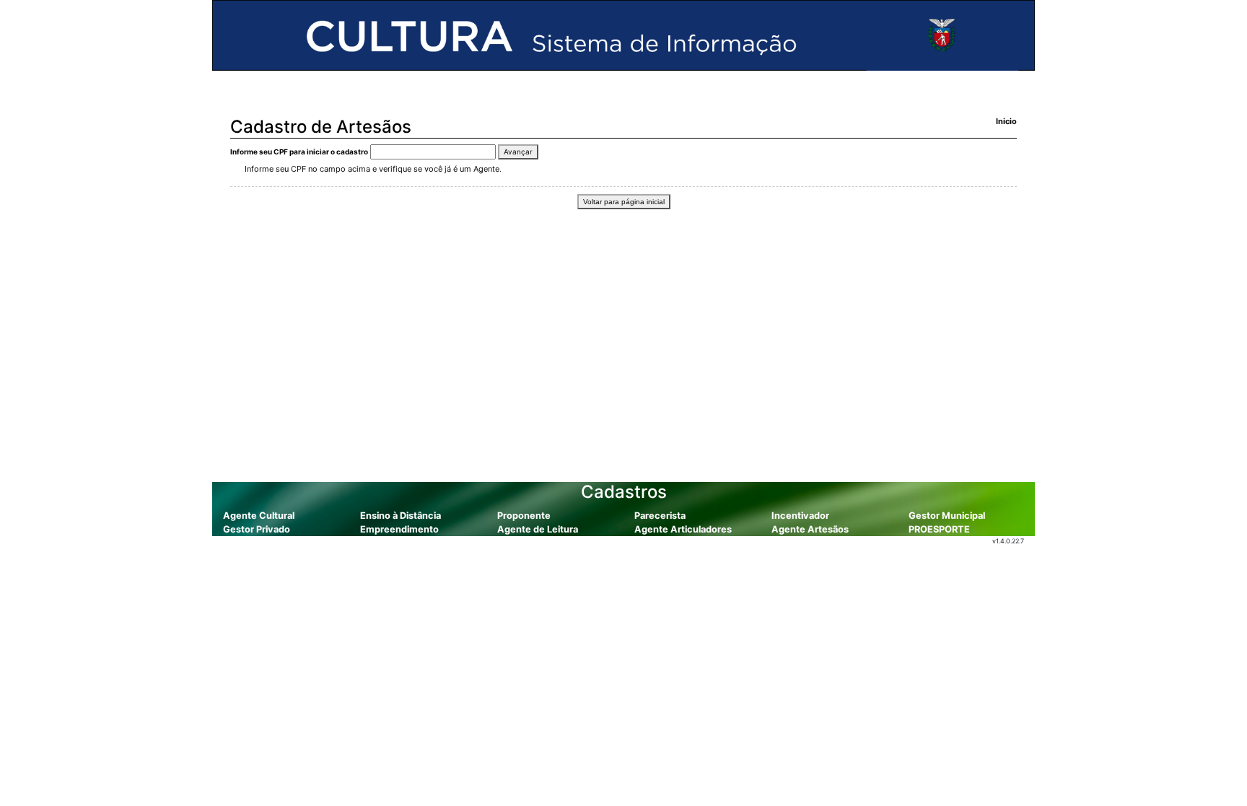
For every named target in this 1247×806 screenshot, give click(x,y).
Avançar (518, 151)
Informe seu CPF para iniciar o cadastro (299, 151)
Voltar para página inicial (624, 202)
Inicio (1006, 121)
